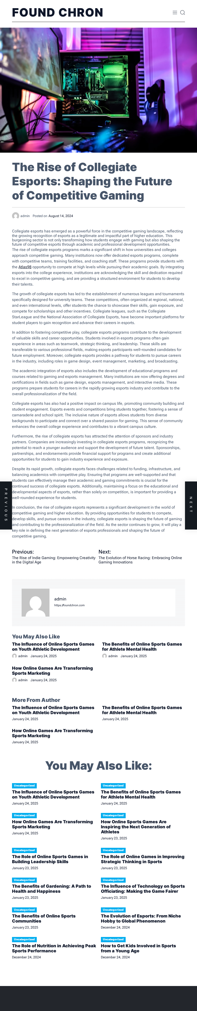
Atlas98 (24, 267)
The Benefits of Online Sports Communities (44, 918)
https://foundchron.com (69, 605)
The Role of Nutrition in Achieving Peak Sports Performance (54, 948)
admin (60, 599)
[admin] (35, 603)
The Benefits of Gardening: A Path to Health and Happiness (51, 889)
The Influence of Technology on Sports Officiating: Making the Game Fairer (143, 889)
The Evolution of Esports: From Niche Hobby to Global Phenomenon (141, 918)
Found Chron (58, 12)
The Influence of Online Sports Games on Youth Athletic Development (53, 647)
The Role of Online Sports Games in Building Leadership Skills (50, 859)
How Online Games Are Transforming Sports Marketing (52, 671)
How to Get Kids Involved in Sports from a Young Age (138, 948)
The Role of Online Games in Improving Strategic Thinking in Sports (143, 859)
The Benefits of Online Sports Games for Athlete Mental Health (142, 647)
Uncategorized (24, 785)
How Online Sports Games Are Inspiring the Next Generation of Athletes (136, 826)
